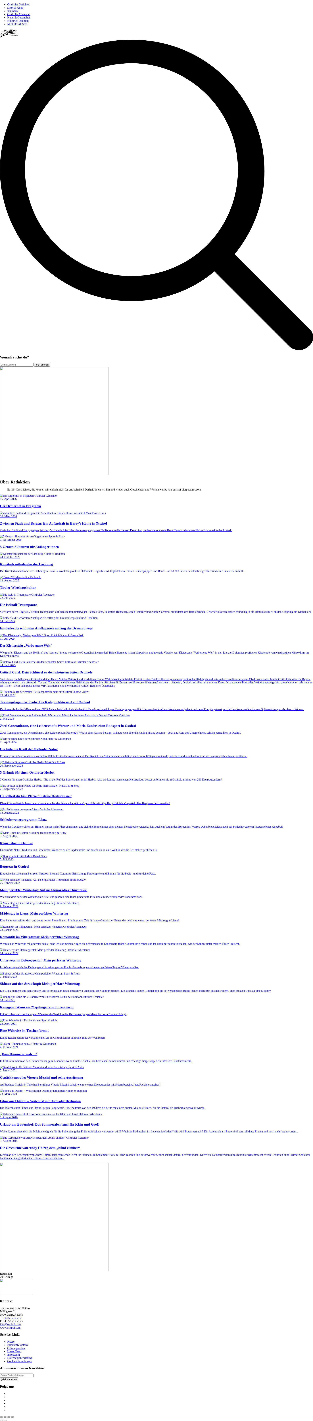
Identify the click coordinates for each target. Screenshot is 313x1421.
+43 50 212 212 (12, 1317)
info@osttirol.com (10, 1324)
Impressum (13, 1354)
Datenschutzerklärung (19, 1357)
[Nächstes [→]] (5, 1420)
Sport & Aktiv (15, 7)
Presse (10, 1341)
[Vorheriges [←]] (1, 1420)
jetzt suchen (42, 364)
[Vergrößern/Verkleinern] (12, 1417)
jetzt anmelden (9, 1379)
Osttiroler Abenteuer (18, 14)
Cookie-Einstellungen (19, 1361)
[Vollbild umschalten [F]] (8, 1417)
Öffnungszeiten (16, 1348)
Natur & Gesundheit (18, 17)
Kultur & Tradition (18, 20)
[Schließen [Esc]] (1, 1417)
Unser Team (14, 1351)
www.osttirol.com (10, 1327)
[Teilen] (5, 1417)
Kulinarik (12, 10)
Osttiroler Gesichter (18, 4)
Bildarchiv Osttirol (17, 1344)
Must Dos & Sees (17, 24)
